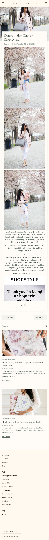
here (30, 232)
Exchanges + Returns (9, 476)
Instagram (5, 455)
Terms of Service (7, 486)
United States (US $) (10, 531)
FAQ (3, 472)
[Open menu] (5, 3)
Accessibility (6, 505)
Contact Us (6, 483)
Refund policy (7, 497)
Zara (42, 246)
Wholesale (5, 501)
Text (3, 466)
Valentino (41, 235)
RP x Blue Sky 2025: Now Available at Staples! (22, 422)
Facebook (5, 459)
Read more (6, 380)
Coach (13, 232)
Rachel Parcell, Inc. (9, 536)
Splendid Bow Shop (20, 248)
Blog (3, 511)
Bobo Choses (27, 246)
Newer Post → (40, 317)
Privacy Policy (7, 490)
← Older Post (8, 317)
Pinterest (5, 462)
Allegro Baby (23, 251)
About (4, 514)
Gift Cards (5, 479)
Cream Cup (26, 242)
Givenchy (20, 240)
